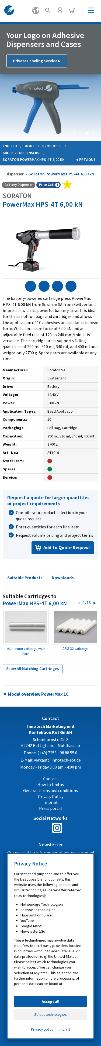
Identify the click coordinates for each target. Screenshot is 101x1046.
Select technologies (50, 1014)
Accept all (50, 1001)
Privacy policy (42, 1029)
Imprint (64, 1029)
